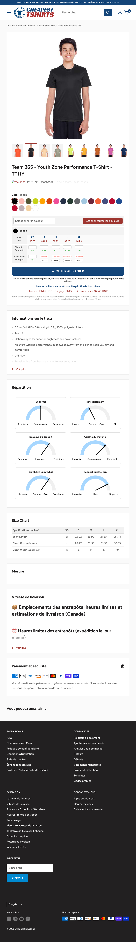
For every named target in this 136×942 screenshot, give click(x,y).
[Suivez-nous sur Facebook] (9, 919)
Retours (78, 753)
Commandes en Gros (19, 743)
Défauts (78, 759)
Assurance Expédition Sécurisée (26, 809)
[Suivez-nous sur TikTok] (28, 919)
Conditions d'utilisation (20, 753)
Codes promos (82, 780)
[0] (127, 12)
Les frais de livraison (19, 798)
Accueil (11, 25)
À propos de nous (84, 798)
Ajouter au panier (68, 271)
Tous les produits (26, 25)
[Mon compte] (120, 12)
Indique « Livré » (16, 847)
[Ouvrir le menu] (9, 12)
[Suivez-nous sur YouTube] (21, 919)
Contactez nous (83, 804)
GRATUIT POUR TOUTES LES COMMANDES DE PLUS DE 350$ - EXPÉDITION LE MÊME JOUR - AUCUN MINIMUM (68, 2)
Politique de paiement (87, 737)
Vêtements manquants (87, 764)
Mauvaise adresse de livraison (24, 825)
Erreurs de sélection (86, 770)
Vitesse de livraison (18, 804)
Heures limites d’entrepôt (22, 814)
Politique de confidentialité (23, 748)
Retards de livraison (18, 841)
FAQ (9, 737)
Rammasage (14, 820)
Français (12, 904)
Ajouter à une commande (89, 743)
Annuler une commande (88, 748)
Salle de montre (16, 759)
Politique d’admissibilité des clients (27, 770)
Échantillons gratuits (19, 764)
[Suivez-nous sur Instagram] (15, 919)
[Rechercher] (108, 12)
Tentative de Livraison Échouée (25, 831)
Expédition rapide (17, 836)
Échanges (79, 775)
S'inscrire (17, 877)
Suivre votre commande (88, 809)
